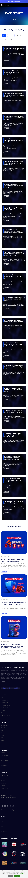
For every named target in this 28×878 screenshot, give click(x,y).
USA (2, 824)
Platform (3, 780)
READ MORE (6, 59)
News (2, 740)
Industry (3, 710)
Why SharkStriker (5, 778)
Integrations (4, 765)
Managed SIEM (4, 702)
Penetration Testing (5, 705)
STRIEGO (3, 753)
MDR (2, 697)
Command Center (5, 755)
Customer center (5, 758)
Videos (2, 743)
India (2, 821)
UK (1, 819)
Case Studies (4, 727)
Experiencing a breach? (10, 688)
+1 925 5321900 (9, 795)
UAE (2, 826)
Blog (2, 730)
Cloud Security (4, 707)
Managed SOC (4, 700)
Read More (4, 571)
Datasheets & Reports (6, 738)
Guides (2, 735)
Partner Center (4, 760)
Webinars (3, 732)
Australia (3, 829)
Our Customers (4, 775)
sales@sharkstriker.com (10, 797)
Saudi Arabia (4, 831)
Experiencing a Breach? (14, 1)
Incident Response (5, 715)
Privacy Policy (21, 873)
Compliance (4, 712)
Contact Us (3, 783)
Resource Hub (4, 725)
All (3, 35)
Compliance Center (5, 763)
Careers (3, 785)
